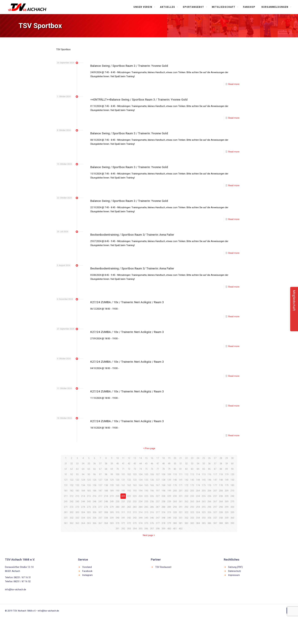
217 (100, 496)
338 (106, 517)
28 (221, 458)
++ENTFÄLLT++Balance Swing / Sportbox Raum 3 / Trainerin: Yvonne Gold (138, 99)
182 (71, 490)
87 (215, 469)
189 (112, 490)
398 (158, 528)
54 (198, 463)
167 (158, 485)
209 (226, 490)
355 (203, 517)
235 (203, 496)
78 (163, 469)
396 (146, 528)
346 (152, 517)
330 (232, 512)
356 (209, 517)
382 (186, 523)
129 (112, 479)
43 (134, 463)
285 (146, 507)
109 (169, 474)
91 (66, 474)
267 (215, 501)
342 (129, 517)
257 (158, 501)
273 (77, 507)
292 (186, 507)
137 (158, 479)
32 (71, 463)
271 (66, 507)
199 (169, 490)
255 (146, 501)
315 (146, 512)
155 (89, 485)
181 (66, 490)
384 (198, 523)
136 (152, 479)
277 (100, 507)
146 (209, 479)
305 (89, 512)
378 (163, 523)
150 (232, 479)
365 (89, 523)
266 (209, 501)
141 (181, 479)
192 (129, 490)
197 (158, 490)
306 (94, 512)
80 (175, 469)
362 (71, 523)
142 (186, 479)
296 (209, 507)
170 (175, 485)
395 (140, 528)
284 (140, 507)
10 (117, 458)
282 (129, 507)
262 (186, 501)
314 (140, 512)
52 (186, 463)
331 (66, 517)
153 (77, 485)
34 (83, 463)
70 (117, 469)
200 (175, 490)
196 (152, 490)
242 (71, 501)
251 (123, 501)
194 (140, 490)
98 (106, 474)
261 (181, 501)
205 (203, 490)
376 (152, 523)
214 (83, 496)
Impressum (234, 575)
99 (112, 474)
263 (192, 501)
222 (129, 496)
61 (66, 469)
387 (215, 523)
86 (209, 469)
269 (226, 501)
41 (123, 463)
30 (232, 458)
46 (152, 463)
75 (146, 469)
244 (83, 501)
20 (175, 458)
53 (192, 463)
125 (89, 479)
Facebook (87, 571)
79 (169, 469)
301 (66, 512)
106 (152, 474)
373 (135, 523)
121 (66, 479)
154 (83, 485)
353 (192, 517)
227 (158, 496)
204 (198, 490)
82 (186, 469)
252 (129, 501)
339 (112, 517)
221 (123, 496)
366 (94, 523)
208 (221, 490)
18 (163, 458)
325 (203, 512)
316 (152, 512)
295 (203, 507)
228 (163, 496)
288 (163, 507)
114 (198, 474)
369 (112, 523)
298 (221, 507)
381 (181, 523)
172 (186, 485)
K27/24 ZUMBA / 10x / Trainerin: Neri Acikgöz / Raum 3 (127, 302)
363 (77, 523)
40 (117, 463)
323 (192, 512)
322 (186, 512)
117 (215, 474)
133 (135, 479)
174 (198, 485)
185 (89, 490)
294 (198, 507)
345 (146, 517)
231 (181, 496)
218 (106, 496)
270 (232, 501)
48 (163, 463)
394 (135, 528)
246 (94, 501)
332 (71, 517)
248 (106, 501)
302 (71, 512)
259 (169, 501)
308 (106, 512)
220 (117, 496)
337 (100, 517)
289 (169, 507)
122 (71, 479)
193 (135, 490)
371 (123, 523)
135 (146, 479)
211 (66, 496)
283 (135, 507)
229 (169, 496)
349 (169, 517)
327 (215, 512)
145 (203, 479)
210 (232, 490)
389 (226, 523)
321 (181, 512)
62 (71, 469)
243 (77, 501)
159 (112, 485)
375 (146, 523)
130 (117, 479)
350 (175, 517)
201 (181, 490)
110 (175, 474)
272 (71, 507)
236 (209, 496)
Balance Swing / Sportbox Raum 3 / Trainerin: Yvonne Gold (129, 66)
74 (140, 469)
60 (232, 463)
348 (163, 517)
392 (123, 528)
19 (169, 458)
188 (106, 490)
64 (83, 469)
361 (66, 523)
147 (215, 479)
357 (215, 517)
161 (123, 485)
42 (129, 463)
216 (94, 496)
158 (106, 485)
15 (146, 458)
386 (209, 523)
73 (134, 469)
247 (100, 501)
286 (152, 507)
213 (77, 496)
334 (83, 517)
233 (192, 496)
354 (198, 517)
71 (123, 469)
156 (94, 485)
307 (100, 512)
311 (123, 512)
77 (157, 469)
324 (198, 512)
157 (100, 485)
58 (221, 463)
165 (146, 485)
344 (140, 517)
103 (135, 474)
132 (129, 479)
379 (169, 523)
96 (94, 474)
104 (140, 474)
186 (94, 490)
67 (100, 469)
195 (146, 490)
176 (209, 485)
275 (89, 507)
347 (158, 517)
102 (129, 474)
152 (71, 485)
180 (232, 485)
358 (221, 517)
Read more (233, 84)
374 (140, 523)
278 (106, 507)
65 (89, 469)
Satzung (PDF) (235, 567)
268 (221, 501)
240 (232, 496)
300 (232, 507)
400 (169, 528)
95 (89, 474)
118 (221, 474)
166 (152, 485)
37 (100, 463)
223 (135, 496)
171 (181, 485)
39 (112, 463)
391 (117, 528)
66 (94, 469)
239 (226, 496)
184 (83, 490)
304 (83, 512)
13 (134, 458)
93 (77, 474)
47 (157, 463)
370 (117, 523)
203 (192, 490)
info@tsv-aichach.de (15, 589)
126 (94, 479)
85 (203, 469)
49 (169, 463)
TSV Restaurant (163, 567)
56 (209, 463)
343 (135, 517)
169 (169, 485)
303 (77, 512)
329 (226, 512)
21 (180, 458)
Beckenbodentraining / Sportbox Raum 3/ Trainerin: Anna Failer (132, 234)
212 (71, 496)
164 (140, 485)
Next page (148, 535)
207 (215, 490)
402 (181, 528)
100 (117, 474)
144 (198, 479)
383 (192, 523)
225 (146, 496)
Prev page (150, 448)
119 (226, 474)
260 (175, 501)
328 (221, 512)
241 (66, 501)
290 (175, 507)
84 (198, 469)
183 (77, 490)
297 (215, 507)
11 (123, 458)
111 (181, 474)
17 (157, 458)
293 (192, 507)
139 (169, 479)
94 (83, 474)
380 (175, 523)
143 (192, 479)
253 (135, 501)
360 (232, 517)
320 (175, 512)
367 (100, 523)
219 (112, 496)
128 (106, 479)
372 (129, 523)
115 (203, 474)
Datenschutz (234, 571)
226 (152, 496)
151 (66, 485)
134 (140, 479)
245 (89, 501)
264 (198, 501)
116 (209, 474)
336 (94, 517)
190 (117, 490)
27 (215, 458)
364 (83, 523)
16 (152, 458)
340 (117, 517)
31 (66, 463)
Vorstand (87, 567)
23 (192, 458)
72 (129, 469)
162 (129, 485)
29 (226, 458)
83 (192, 469)
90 (232, 469)
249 (112, 501)
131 (123, 479)
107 (158, 474)
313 (135, 512)
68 (106, 469)
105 (146, 474)
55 (203, 463)
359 (226, 517)
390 (232, 523)
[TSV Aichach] (27, 7)
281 (123, 507)
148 (221, 479)
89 (226, 469)
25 (203, 458)
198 (163, 490)
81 (180, 469)
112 (186, 474)
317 (158, 512)
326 (209, 512)
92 (71, 474)
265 (203, 501)
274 (83, 507)
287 (158, 507)
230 (175, 496)
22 (186, 458)
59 (226, 463)
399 (163, 528)
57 (215, 463)
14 (140, 458)
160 (117, 485)
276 (94, 507)
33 (77, 463)
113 (192, 474)
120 (232, 474)
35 (89, 463)
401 (175, 528)
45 (146, 463)
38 (106, 463)
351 (181, 517)
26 (209, 458)
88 (221, 469)
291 (181, 507)
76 (152, 469)
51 (180, 463)
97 (100, 474)
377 (158, 523)
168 (163, 485)
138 (163, 479)
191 (123, 490)
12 (129, 458)
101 (123, 474)
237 (215, 496)
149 (226, 479)
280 (117, 507)
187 (100, 490)
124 (83, 479)
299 (226, 507)
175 (203, 485)
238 (221, 496)
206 (209, 490)
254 (140, 501)
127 (100, 479)
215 (89, 496)
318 (163, 512)
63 (77, 469)
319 (169, 512)
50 (175, 463)
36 (94, 463)
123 (77, 479)
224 (140, 496)
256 (152, 501)
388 (221, 523)
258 (163, 501)
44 (140, 463)
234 (198, 496)
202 (186, 490)
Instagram (87, 575)
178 (221, 485)
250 (117, 501)
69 (112, 469)
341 (123, 517)
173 (192, 485)
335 (89, 517)
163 (135, 485)
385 (203, 523)
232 (186, 496)
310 (117, 512)
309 (112, 512)
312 (129, 512)
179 (226, 485)
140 (175, 479)
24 (198, 458)
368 (106, 523)
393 (129, 528)
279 (112, 507)
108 (163, 474)
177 (215, 485)
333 (77, 517)
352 (186, 517)
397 (152, 528)
